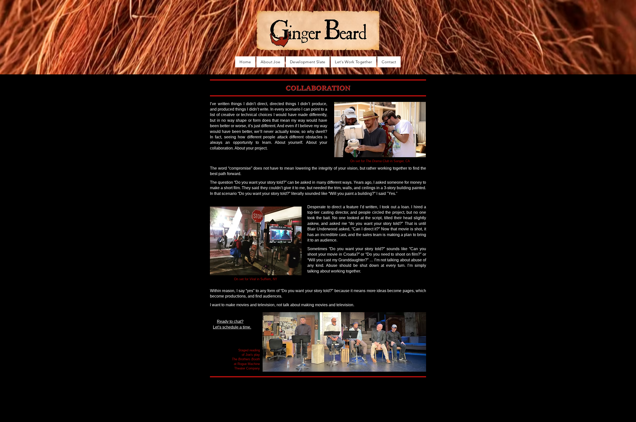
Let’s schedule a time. (232, 327)
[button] (353, 62)
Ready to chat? (230, 321)
